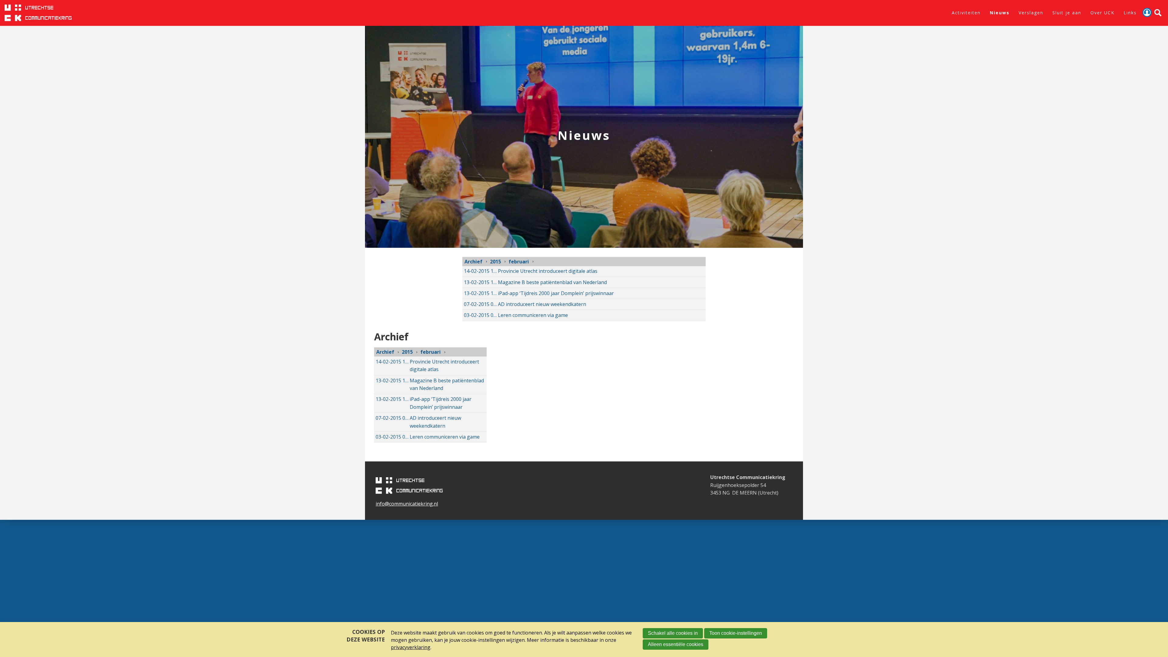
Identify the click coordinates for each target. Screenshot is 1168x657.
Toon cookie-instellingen (735, 633)
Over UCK (1102, 13)
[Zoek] (1158, 13)
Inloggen (1147, 12)
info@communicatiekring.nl (407, 503)
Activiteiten (966, 13)
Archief (473, 261)
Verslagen (1031, 13)
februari (519, 261)
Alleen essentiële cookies (675, 644)
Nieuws (1000, 13)
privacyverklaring (410, 647)
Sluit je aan (1066, 13)
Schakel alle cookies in (673, 633)
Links (1130, 13)
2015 (495, 261)
